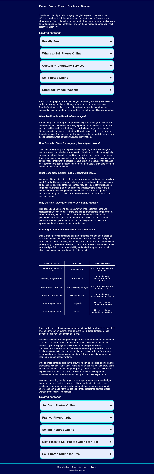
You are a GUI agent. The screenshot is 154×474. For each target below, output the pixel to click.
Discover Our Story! (63, 467)
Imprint (85, 467)
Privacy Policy (76, 467)
